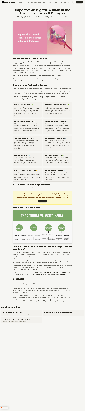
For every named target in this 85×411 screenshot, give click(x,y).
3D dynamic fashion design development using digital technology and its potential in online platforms (42, 272)
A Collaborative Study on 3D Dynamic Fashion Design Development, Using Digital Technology (40, 274)
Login (61, 2)
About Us (66, 2)
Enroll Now (79, 2)
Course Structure (32, 2)
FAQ (50, 2)
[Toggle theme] (73, 2)
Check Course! (42, 201)
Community (55, 2)
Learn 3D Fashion (29, 187)
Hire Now (45, 2)
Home (20, 2)
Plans (25, 2)
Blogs (39, 2)
